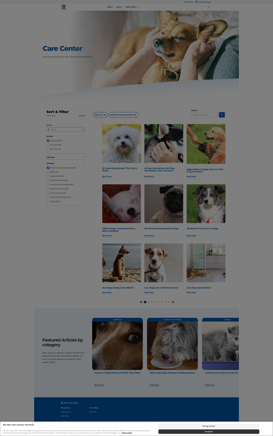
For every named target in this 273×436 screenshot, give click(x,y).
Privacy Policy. (127, 433)
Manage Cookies (209, 426)
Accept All (209, 431)
